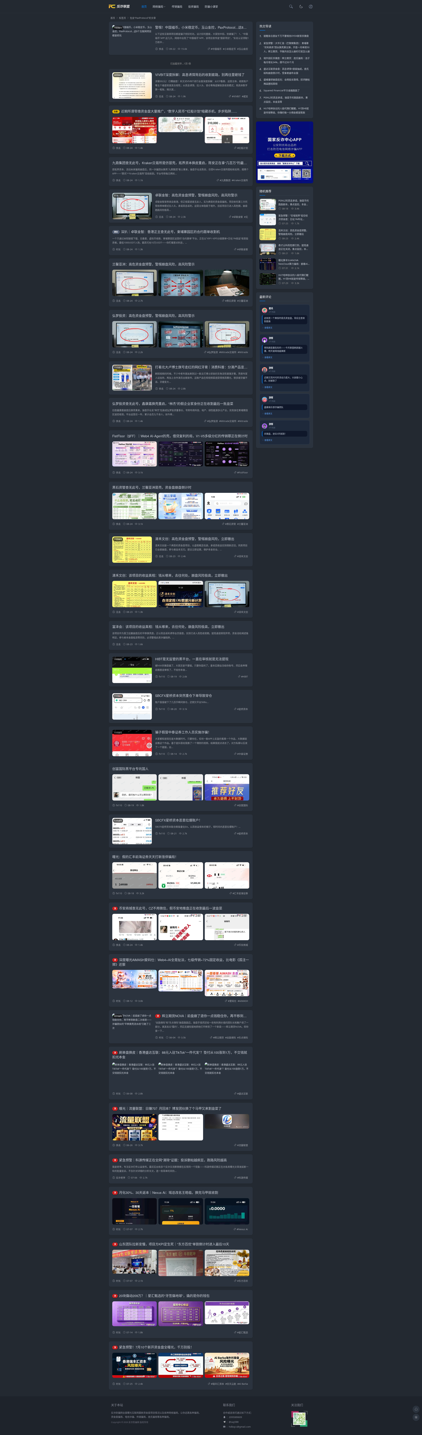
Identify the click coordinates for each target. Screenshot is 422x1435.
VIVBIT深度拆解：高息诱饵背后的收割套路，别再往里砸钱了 (200, 74)
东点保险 (243, 1037)
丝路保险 (231, 1037)
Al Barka (243, 1383)
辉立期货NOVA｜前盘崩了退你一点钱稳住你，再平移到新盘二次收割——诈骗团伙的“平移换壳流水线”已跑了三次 (242, 1015)
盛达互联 (243, 1093)
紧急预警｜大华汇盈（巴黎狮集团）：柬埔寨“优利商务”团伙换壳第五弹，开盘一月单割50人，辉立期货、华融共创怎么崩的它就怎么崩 (287, 47)
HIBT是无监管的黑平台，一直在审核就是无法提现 (191, 659)
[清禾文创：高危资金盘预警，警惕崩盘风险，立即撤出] (132, 550)
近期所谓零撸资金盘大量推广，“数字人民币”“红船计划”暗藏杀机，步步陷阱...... (175, 111)
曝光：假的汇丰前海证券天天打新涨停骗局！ (145, 856)
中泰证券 (243, 753)
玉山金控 (243, 48)
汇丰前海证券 (241, 893)
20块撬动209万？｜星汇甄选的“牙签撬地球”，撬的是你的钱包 (162, 1295)
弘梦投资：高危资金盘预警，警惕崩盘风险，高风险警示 (153, 315)
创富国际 (243, 805)
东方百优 (243, 1280)
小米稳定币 (230, 48)
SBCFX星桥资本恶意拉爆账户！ (178, 820)
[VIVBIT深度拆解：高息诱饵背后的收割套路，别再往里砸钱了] (132, 90)
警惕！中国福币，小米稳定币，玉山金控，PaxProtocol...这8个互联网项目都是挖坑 (215, 27)
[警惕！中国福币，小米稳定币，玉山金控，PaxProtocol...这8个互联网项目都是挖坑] (132, 31)
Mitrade (243, 352)
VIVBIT (237, 96)
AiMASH (243, 1000)
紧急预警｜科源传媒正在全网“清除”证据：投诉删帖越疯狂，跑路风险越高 (170, 1160)
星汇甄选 (243, 1332)
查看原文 (268, 327)
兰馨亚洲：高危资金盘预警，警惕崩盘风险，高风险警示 (153, 264)
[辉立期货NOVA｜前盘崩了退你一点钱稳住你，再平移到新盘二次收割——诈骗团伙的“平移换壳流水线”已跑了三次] (132, 1022)
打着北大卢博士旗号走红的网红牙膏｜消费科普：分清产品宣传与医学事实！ (211, 367)
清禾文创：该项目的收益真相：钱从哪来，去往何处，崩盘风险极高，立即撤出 (170, 575)
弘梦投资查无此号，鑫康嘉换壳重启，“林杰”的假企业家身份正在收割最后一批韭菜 (172, 403)
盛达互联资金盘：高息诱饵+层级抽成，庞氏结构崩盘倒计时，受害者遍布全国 (286, 71)
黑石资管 (231, 300)
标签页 (122, 17)
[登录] (311, 7)
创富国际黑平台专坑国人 (130, 768)
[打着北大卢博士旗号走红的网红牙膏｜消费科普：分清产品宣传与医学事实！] (132, 378)
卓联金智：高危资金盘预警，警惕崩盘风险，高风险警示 (196, 195)
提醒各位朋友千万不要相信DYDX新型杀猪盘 (286, 35)
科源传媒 (243, 1177)
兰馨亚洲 (243, 300)
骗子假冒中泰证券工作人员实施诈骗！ (183, 732)
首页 (144, 6)
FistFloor (243, 472)
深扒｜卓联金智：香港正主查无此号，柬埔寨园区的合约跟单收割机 (167, 231)
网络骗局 (158, 6)
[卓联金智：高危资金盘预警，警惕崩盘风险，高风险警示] (132, 208)
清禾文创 (243, 556)
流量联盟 (243, 1145)
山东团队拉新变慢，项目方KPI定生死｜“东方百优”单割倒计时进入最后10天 (171, 1244)
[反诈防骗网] (119, 10)
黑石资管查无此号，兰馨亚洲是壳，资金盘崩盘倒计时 (151, 487)
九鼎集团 (225, 180)
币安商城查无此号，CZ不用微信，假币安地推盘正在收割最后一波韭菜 (168, 908)
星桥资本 (243, 709)
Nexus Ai (243, 1229)
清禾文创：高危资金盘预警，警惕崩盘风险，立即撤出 (194, 538)
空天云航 (231, 1383)
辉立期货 (219, 1037)
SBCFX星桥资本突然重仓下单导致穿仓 (183, 695)
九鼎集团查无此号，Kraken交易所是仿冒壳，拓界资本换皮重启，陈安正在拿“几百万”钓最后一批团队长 (187, 162)
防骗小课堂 (211, 6)
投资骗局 (193, 6)
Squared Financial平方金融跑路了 (282, 90)
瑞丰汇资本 (218, 1383)
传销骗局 (177, 6)
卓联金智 (238, 216)
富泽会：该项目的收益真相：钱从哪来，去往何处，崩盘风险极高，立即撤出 (168, 626)
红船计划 (243, 147)
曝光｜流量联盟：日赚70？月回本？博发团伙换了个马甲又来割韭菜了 (168, 1108)
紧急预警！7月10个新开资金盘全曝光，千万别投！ (154, 1347)
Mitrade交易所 (228, 352)
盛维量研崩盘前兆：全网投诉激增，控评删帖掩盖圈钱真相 (287, 81)
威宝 (245, 96)
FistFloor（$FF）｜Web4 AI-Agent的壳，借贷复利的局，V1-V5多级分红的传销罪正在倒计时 (180, 435)
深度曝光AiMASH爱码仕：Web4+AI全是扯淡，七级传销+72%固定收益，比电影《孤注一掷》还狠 (180, 962)
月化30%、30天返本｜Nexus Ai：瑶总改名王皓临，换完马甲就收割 (166, 1192)
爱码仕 (232, 1000)
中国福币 (217, 48)
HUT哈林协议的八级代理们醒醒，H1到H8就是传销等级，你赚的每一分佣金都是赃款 (286, 110)
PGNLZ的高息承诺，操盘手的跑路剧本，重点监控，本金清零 (286, 99)
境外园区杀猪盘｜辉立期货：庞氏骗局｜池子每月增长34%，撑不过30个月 (287, 60)
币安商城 (243, 944)
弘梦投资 (213, 352)
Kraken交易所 (240, 180)
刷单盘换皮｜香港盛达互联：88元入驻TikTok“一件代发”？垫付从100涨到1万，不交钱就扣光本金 (179, 1054)
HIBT (245, 676)
